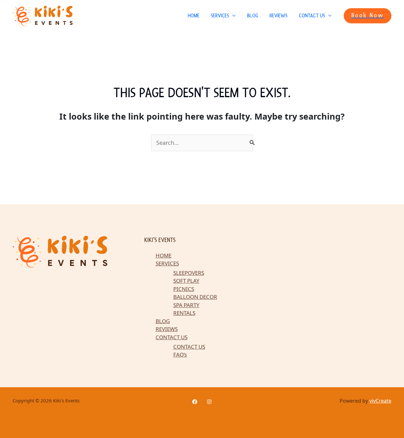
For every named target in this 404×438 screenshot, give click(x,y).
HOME (193, 15)
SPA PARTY (186, 305)
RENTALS (184, 313)
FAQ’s (180, 354)
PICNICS (183, 289)
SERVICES (220, 15)
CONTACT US (312, 15)
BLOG (252, 15)
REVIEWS (279, 15)
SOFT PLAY (186, 280)
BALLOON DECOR (195, 296)
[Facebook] (194, 401)
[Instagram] (209, 401)
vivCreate (380, 400)
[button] (367, 15)
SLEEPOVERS (188, 272)
